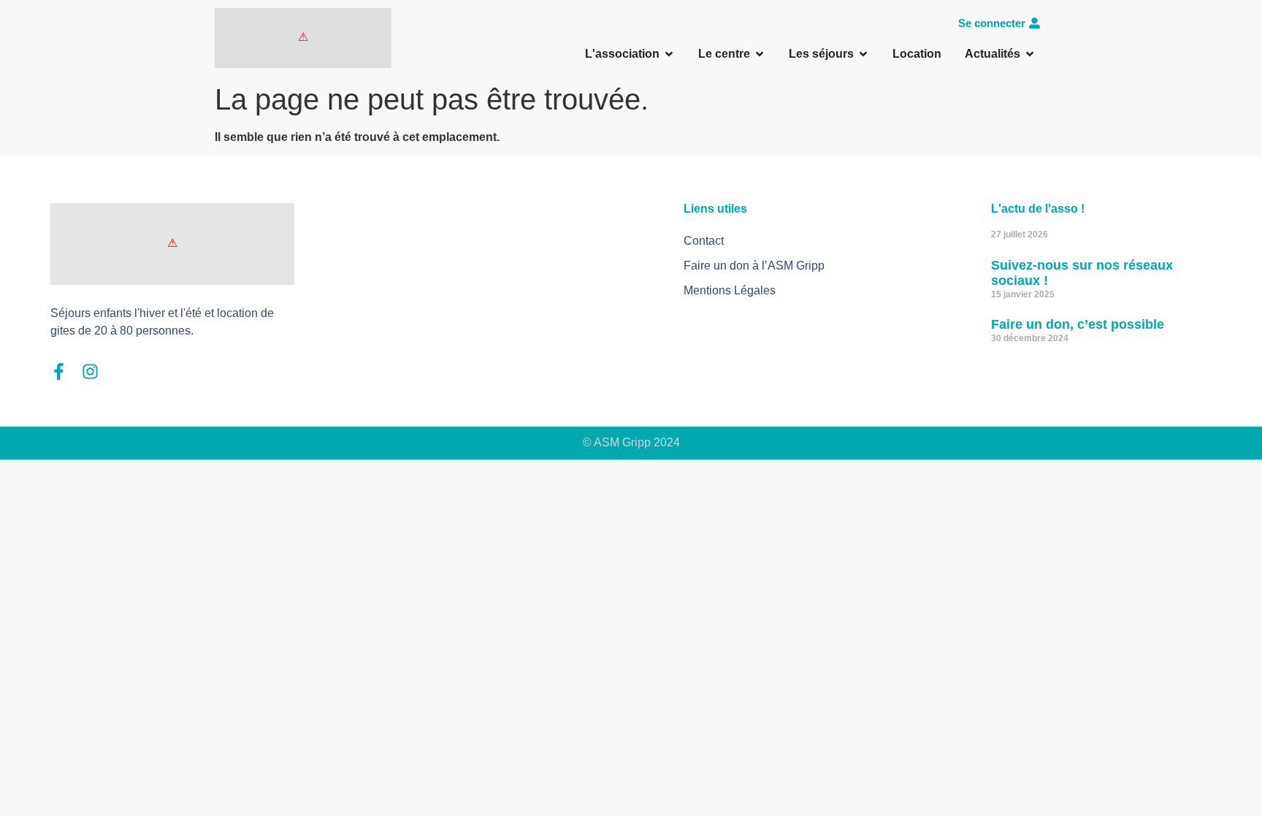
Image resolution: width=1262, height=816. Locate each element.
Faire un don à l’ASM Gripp (754, 265)
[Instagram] (90, 371)
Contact (704, 240)
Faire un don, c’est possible (1077, 324)
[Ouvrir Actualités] (1030, 54)
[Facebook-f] (58, 371)
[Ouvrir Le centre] (759, 54)
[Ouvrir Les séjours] (863, 54)
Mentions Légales (730, 290)
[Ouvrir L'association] (669, 54)
